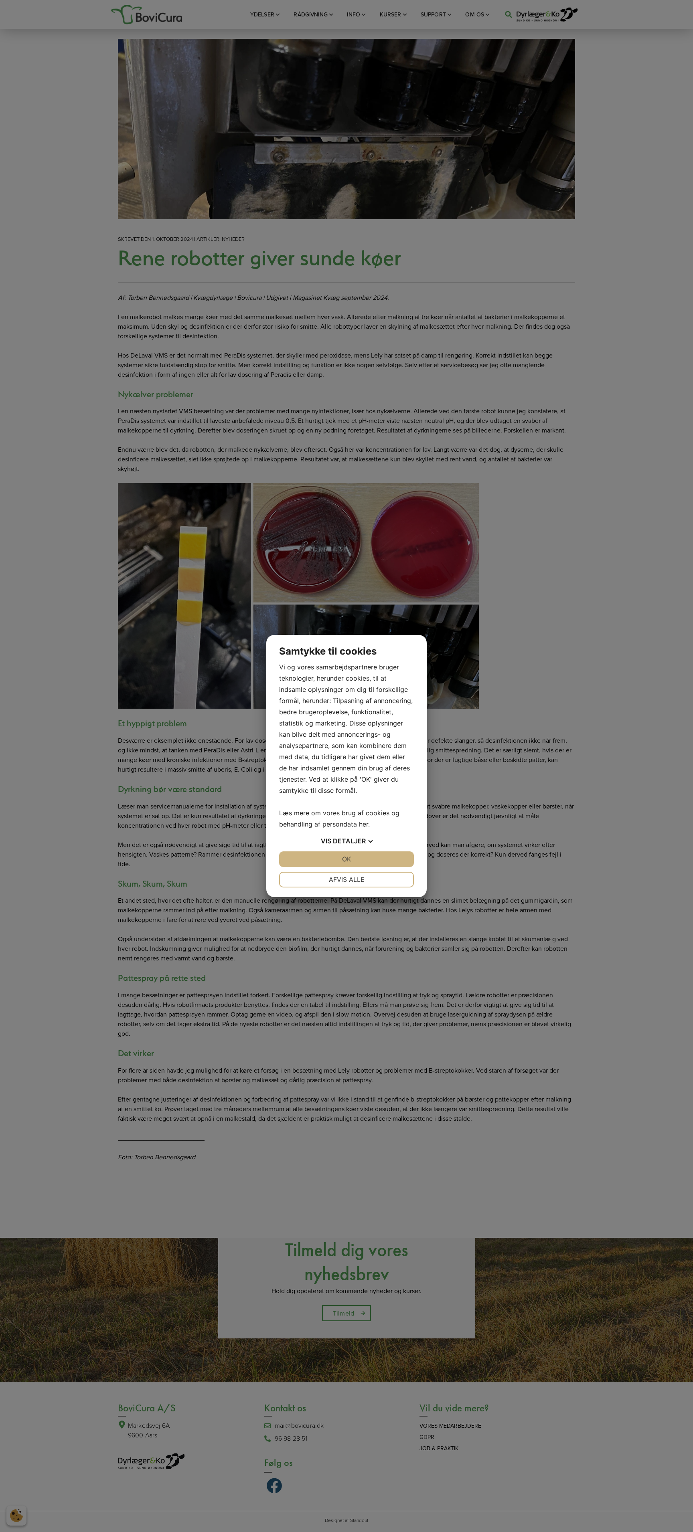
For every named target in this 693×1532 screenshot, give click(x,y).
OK (346, 859)
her (363, 824)
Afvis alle (347, 879)
